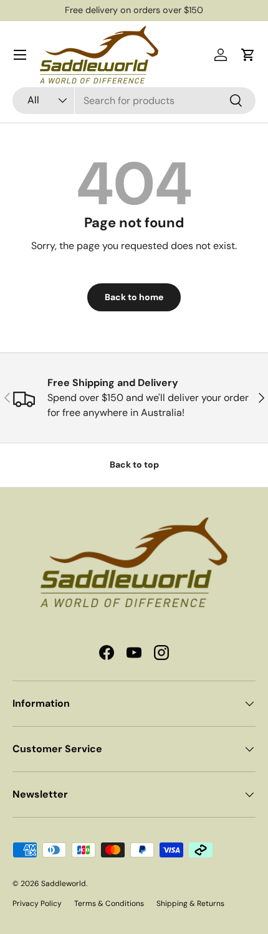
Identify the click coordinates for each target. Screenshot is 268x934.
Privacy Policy (37, 903)
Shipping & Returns (190, 903)
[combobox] (134, 100)
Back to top (134, 464)
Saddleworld (63, 884)
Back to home (134, 297)
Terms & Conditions (109, 903)
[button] (248, 54)
